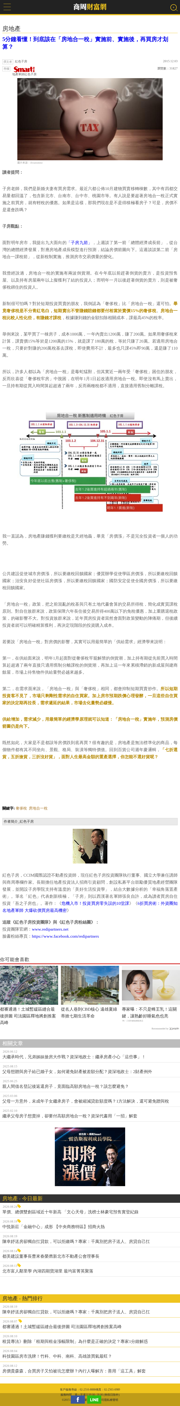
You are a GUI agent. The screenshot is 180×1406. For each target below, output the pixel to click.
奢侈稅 (21, 808)
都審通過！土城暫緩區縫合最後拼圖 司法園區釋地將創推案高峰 (28, 1016)
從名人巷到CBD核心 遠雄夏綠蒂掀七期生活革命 (89, 1012)
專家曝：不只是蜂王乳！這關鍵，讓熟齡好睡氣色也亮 (149, 1012)
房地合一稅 (38, 808)
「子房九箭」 (79, 242)
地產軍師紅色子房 (24, 74)
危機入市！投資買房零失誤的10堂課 (95, 903)
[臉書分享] (79, 1399)
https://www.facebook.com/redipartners (65, 936)
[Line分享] (95, 1399)
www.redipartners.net (50, 929)
